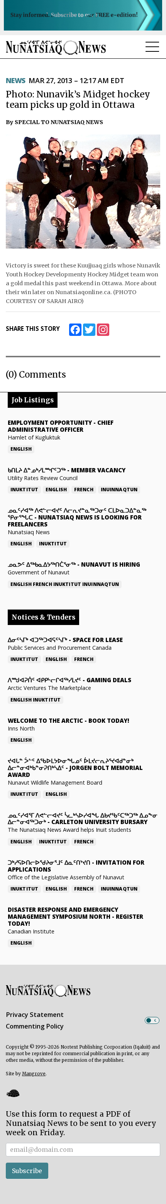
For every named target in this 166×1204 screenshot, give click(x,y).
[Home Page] (56, 47)
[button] (13, 1093)
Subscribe (27, 1171)
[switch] (152, 1020)
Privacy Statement (35, 1014)
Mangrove (34, 1073)
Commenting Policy (35, 1026)
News (15, 80)
